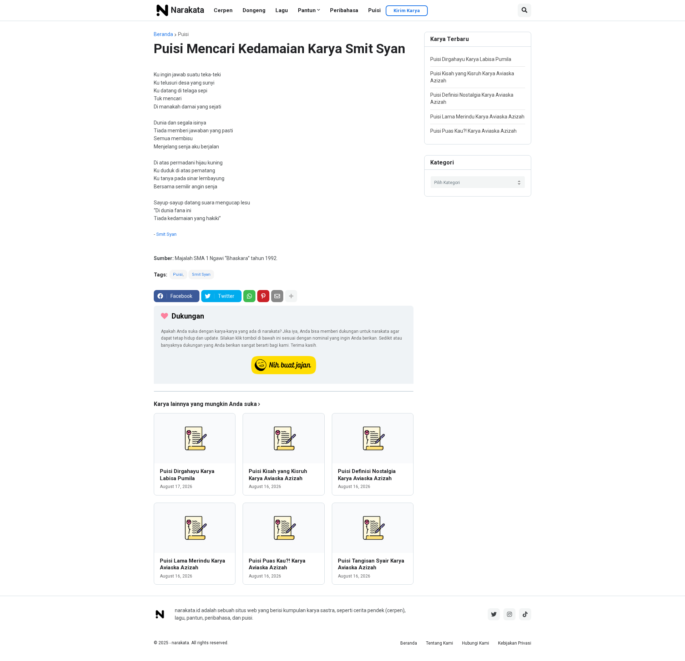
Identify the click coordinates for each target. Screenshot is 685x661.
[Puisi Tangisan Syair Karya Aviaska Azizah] (372, 528)
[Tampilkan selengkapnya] (291, 296)
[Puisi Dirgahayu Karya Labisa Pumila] (194, 438)
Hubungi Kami (475, 643)
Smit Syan (166, 234)
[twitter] (494, 614)
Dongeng (254, 10)
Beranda (163, 34)
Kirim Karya (407, 10)
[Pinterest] (263, 296)
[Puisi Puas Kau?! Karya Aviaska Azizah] (283, 528)
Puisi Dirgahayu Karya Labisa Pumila (187, 475)
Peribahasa (344, 10)
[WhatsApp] (249, 296)
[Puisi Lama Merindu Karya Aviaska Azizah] (194, 528)
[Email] (277, 296)
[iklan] (283, 391)
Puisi (374, 10)
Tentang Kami (439, 643)
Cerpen (223, 10)
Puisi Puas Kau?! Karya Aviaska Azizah (277, 564)
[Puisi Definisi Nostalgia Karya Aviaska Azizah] (372, 438)
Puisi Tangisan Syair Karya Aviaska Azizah (371, 564)
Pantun (307, 10)
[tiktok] (525, 614)
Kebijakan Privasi (514, 643)
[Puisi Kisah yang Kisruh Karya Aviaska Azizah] (283, 438)
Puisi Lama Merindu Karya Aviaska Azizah (192, 564)
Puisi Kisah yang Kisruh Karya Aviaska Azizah (278, 475)
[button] (524, 10)
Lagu (281, 10)
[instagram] (509, 614)
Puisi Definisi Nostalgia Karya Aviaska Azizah (367, 475)
